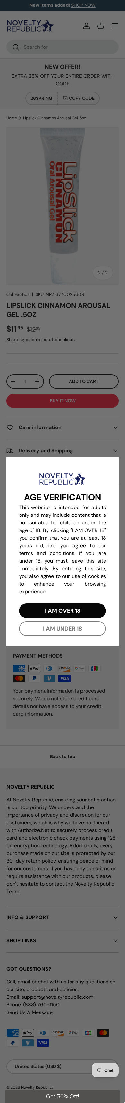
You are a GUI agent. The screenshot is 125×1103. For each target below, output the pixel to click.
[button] (62, 1096)
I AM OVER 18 (62, 611)
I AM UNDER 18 (62, 628)
